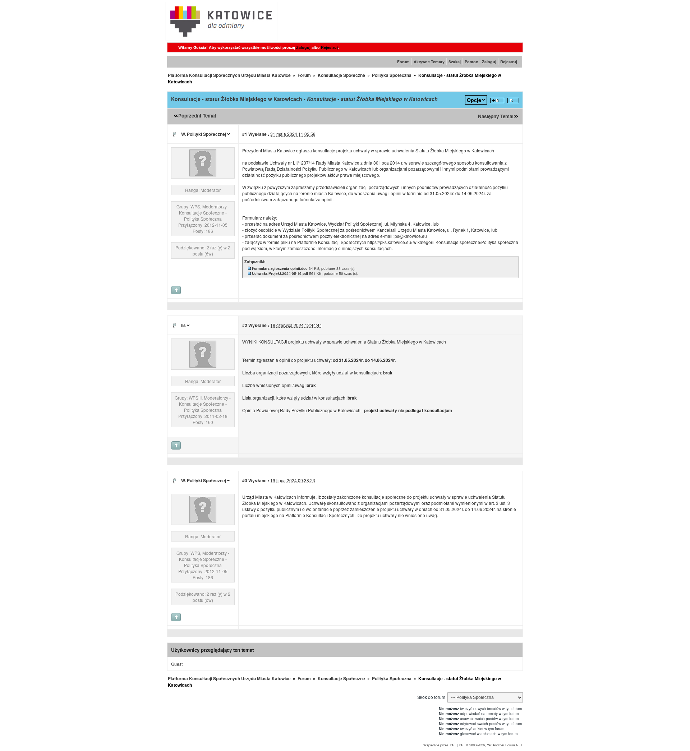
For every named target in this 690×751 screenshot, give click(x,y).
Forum (403, 61)
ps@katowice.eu (411, 236)
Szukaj (454, 61)
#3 (244, 480)
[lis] (202, 366)
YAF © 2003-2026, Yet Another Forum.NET (491, 744)
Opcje (474, 99)
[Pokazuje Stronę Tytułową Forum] (221, 39)
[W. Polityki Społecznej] (202, 174)
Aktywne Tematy (429, 61)
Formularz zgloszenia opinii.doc (280, 268)
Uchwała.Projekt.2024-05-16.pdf (280, 273)
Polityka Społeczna (391, 75)
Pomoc (471, 61)
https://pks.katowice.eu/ (389, 242)
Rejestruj (329, 47)
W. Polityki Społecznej (203, 134)
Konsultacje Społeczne (341, 75)
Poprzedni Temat (197, 115)
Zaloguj (303, 47)
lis (183, 325)
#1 (244, 134)
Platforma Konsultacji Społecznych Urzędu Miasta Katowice (229, 75)
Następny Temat (496, 116)
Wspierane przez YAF (439, 744)
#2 (244, 325)
